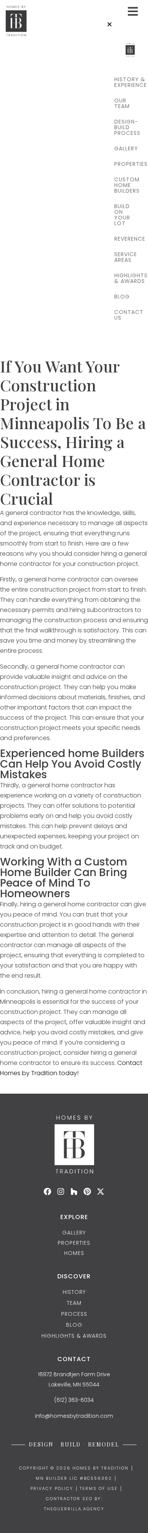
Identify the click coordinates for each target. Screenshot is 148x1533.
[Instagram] (61, 1191)
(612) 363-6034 (74, 1400)
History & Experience (124, 82)
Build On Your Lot (122, 214)
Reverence (124, 239)
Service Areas (124, 257)
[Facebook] (47, 1191)
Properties (124, 164)
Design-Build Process (124, 127)
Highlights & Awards (124, 278)
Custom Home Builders (124, 185)
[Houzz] (74, 1191)
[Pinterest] (87, 1191)
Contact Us (124, 314)
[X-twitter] (100, 1191)
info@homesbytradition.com (74, 1416)
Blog (122, 296)
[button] (124, 25)
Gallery (124, 148)
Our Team (122, 103)
